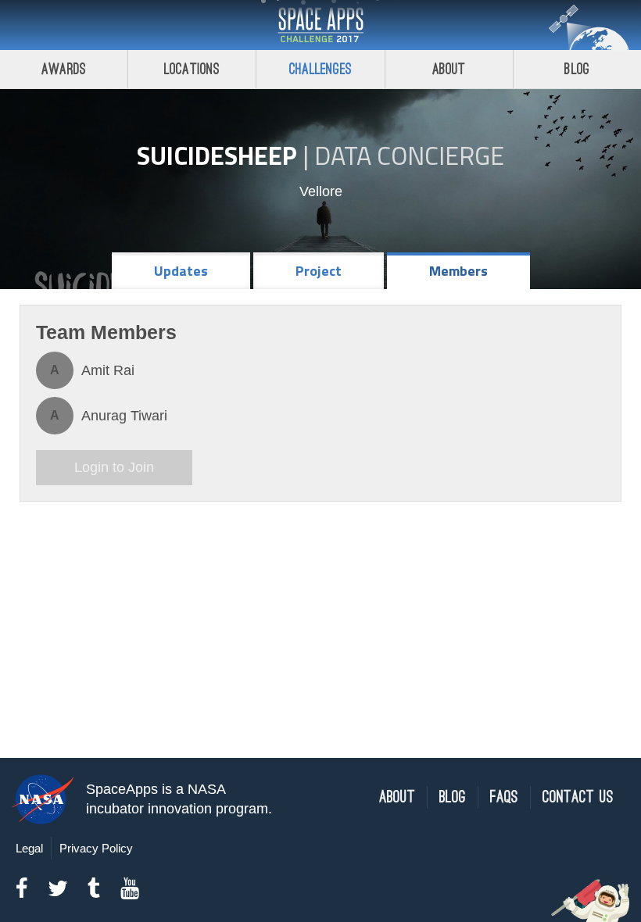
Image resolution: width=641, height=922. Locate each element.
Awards (63, 69)
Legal (29, 848)
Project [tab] (318, 270)
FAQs (504, 797)
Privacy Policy (96, 848)
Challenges (320, 69)
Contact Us (578, 797)
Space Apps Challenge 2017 (320, 25)
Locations (192, 69)
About (449, 69)
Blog (576, 69)
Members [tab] (458, 270)
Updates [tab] (181, 270)
